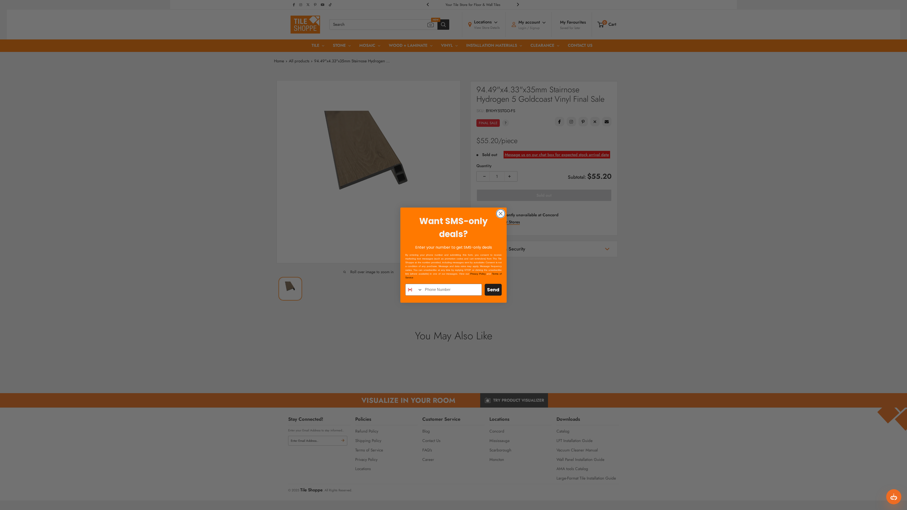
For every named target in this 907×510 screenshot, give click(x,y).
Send (493, 289)
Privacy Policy (478, 273)
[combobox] (414, 289)
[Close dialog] (500, 213)
